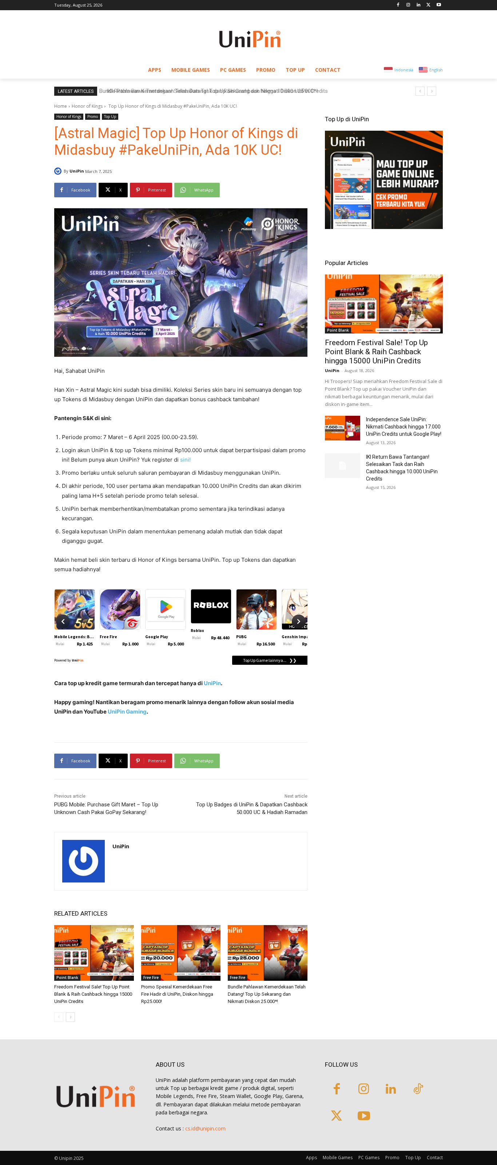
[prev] (420, 91)
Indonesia (403, 69)
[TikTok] (418, 1090)
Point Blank (67, 977)
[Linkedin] (418, 5)
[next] (431, 91)
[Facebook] (398, 5)
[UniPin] (59, 171)
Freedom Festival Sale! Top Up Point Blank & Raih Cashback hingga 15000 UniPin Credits (93, 994)
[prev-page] (58, 1017)
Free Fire (151, 977)
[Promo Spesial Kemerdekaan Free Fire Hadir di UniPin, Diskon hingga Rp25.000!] (181, 953)
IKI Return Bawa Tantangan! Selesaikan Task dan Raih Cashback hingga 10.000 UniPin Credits (213, 91)
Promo (92, 116)
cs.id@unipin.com (205, 1128)
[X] (428, 5)
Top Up (110, 116)
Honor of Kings (87, 106)
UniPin (76, 171)
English (436, 69)
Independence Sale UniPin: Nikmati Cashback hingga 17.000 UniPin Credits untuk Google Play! (403, 426)
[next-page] (70, 1017)
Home (60, 106)
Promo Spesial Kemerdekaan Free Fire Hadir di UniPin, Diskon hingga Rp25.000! (177, 994)
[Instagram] (408, 5)
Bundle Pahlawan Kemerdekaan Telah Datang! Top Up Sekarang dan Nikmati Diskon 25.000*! (267, 994)
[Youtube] (438, 5)
